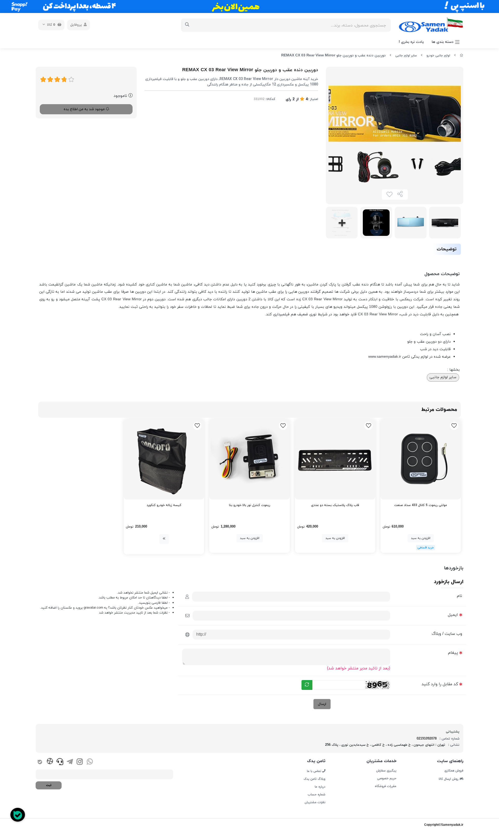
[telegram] (69, 762)
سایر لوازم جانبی (406, 56)
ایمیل (453, 615)
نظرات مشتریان (315, 802)
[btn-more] (164, 539)
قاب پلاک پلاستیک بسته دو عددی (335, 505)
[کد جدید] (306, 685)
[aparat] (49, 762)
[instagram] (79, 762)
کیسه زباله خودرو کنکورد (164, 505)
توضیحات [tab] (447, 249)
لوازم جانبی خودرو (438, 56)
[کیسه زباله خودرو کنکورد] (164, 459)
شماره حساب (316, 794)
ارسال (322, 704)
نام (459, 596)
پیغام (453, 653)
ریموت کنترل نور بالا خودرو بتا (249, 505)
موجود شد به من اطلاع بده (85, 109)
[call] (60, 762)
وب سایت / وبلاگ (447, 634)
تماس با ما (314, 771)
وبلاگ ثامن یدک (314, 779)
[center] (187, 25)
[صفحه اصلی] (461, 56)
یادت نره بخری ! (411, 41)
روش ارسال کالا (449, 778)
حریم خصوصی (386, 778)
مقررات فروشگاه (385, 786)
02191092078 (427, 738)
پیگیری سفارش (386, 770)
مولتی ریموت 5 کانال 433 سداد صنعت (420, 505)
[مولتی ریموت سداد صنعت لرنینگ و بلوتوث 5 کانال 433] (420, 459)
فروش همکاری (453, 770)
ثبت (48, 785)
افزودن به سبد (420, 538)
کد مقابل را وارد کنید (440, 684)
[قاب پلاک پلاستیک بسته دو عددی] (335, 459)
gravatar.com (93, 607)
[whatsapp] (90, 762)
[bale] (40, 762)
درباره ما (320, 787)
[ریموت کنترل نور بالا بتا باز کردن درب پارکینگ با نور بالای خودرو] (249, 459)
